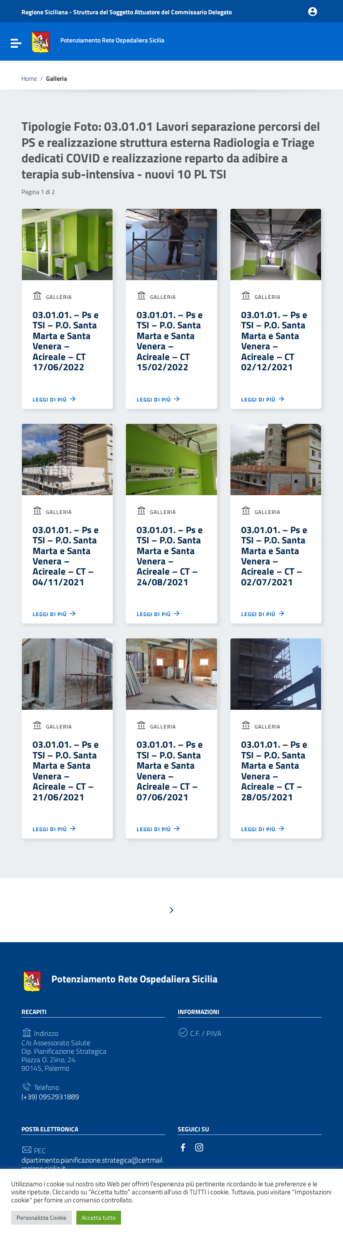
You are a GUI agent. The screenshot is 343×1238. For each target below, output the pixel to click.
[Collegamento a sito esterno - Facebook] (183, 1146)
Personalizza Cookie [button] (42, 1217)
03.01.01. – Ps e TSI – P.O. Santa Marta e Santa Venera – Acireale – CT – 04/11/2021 (66, 555)
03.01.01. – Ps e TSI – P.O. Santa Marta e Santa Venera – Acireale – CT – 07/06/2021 (170, 770)
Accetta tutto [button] (99, 1217)
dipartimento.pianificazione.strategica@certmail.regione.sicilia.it (92, 1164)
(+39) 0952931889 (50, 1097)
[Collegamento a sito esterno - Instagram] (199, 1146)
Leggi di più (51, 399)
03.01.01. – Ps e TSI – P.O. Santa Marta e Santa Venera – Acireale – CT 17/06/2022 (66, 340)
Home (29, 78)
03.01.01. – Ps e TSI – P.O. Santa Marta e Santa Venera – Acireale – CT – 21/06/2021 (66, 770)
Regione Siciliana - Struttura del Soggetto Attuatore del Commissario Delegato (126, 12)
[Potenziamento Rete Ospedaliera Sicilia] (40, 41)
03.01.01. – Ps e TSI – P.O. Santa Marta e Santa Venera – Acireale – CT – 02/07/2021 (274, 555)
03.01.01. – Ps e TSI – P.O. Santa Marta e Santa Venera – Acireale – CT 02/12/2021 (274, 340)
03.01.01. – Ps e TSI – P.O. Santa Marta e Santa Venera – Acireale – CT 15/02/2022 (170, 340)
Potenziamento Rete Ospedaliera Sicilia (134, 978)
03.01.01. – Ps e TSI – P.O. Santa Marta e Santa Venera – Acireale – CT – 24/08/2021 (170, 555)
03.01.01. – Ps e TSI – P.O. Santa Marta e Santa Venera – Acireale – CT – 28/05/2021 (274, 770)
